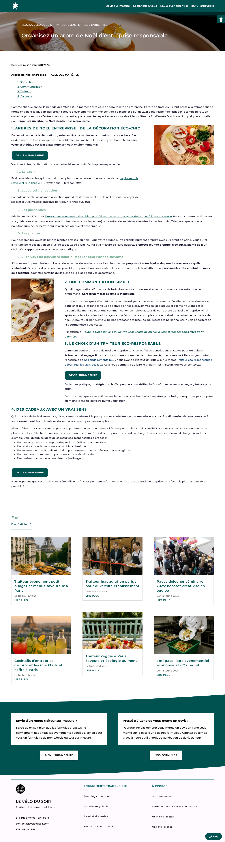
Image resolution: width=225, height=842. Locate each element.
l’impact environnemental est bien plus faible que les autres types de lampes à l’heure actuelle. (108, 216)
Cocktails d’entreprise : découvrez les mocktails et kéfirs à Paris (38, 665)
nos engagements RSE (99, 359)
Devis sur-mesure (118, 5)
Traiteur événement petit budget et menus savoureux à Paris (41, 586)
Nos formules (166, 755)
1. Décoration (26, 82)
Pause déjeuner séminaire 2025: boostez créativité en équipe (181, 586)
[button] (221, 19)
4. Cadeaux (24, 96)
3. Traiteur (24, 91)
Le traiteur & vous (145, 5)
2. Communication (29, 86)
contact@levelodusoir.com (32, 823)
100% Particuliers (202, 5)
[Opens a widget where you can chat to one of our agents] (213, 836)
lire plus (21, 600)
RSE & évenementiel (174, 5)
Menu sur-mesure (59, 755)
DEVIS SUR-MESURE (30, 155)
